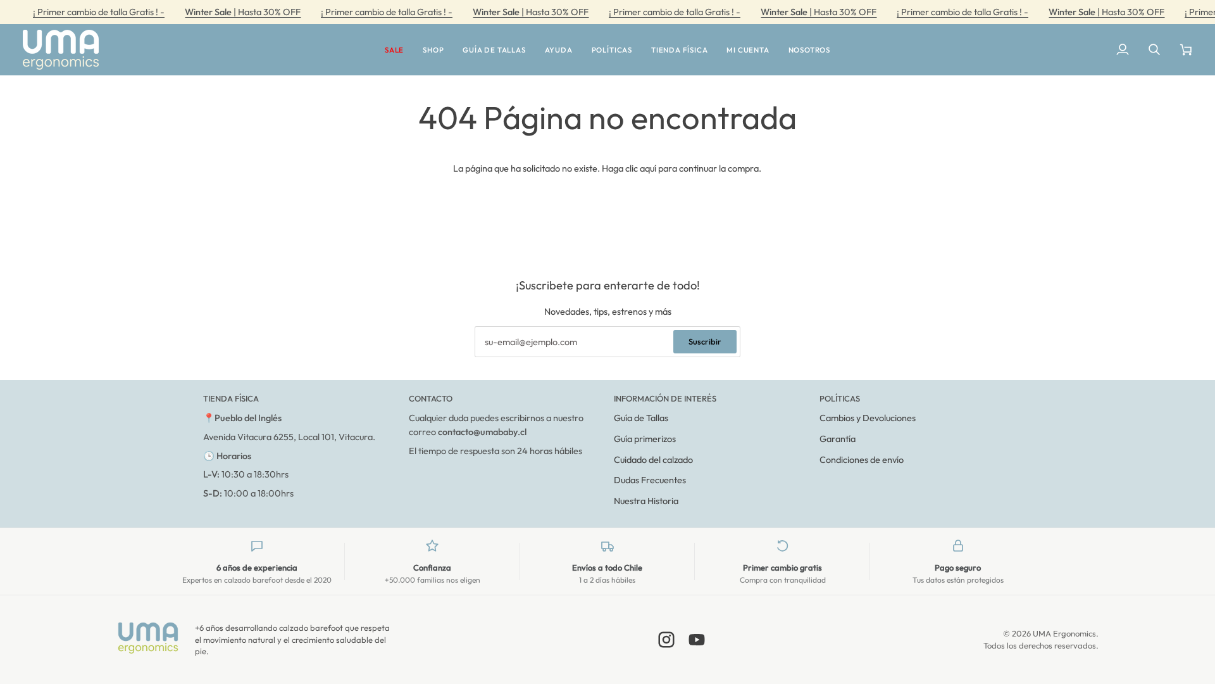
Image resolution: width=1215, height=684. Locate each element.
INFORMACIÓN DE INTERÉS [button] (665, 398)
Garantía (837, 439)
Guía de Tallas (641, 418)
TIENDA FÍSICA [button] (231, 398)
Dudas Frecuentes (650, 480)
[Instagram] (666, 639)
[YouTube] (696, 639)
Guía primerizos (645, 439)
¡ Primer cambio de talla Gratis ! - (99, 12)
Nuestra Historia (646, 501)
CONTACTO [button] (430, 398)
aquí (648, 168)
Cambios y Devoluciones (867, 418)
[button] (394, 49)
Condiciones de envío (861, 459)
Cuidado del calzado (653, 459)
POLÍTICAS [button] (839, 398)
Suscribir (704, 341)
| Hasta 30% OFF (243, 12)
